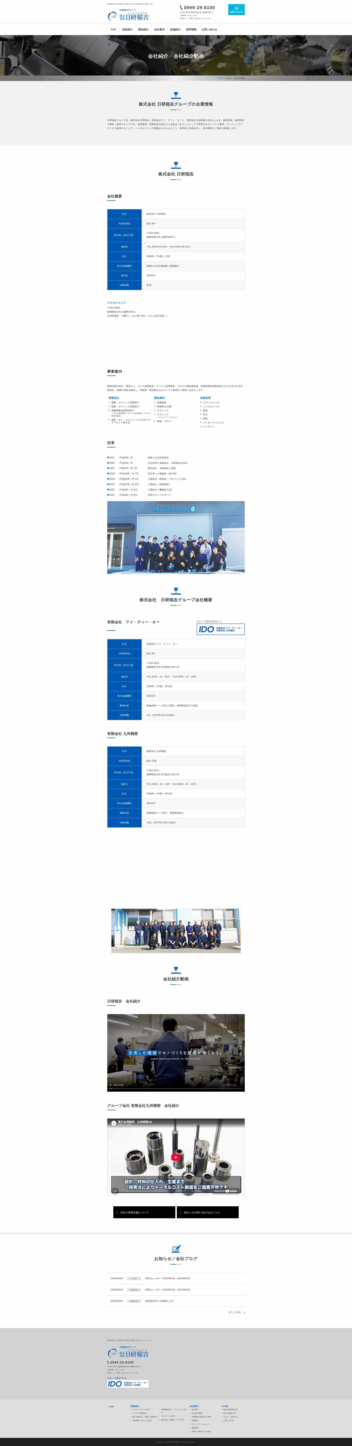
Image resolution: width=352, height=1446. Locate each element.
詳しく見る (235, 1312)
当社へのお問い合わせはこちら (202, 1212)
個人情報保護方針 (230, 1409)
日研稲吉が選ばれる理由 (201, 1417)
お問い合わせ (209, 29)
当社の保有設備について (134, 1212)
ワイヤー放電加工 (140, 1413)
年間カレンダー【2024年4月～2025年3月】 (168, 1290)
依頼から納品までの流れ (201, 1431)
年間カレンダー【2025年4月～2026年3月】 (168, 1278)
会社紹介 (195, 1409)
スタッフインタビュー (201, 1424)
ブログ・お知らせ (230, 1417)
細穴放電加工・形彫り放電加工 (145, 1417)
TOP (113, 29)
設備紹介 (175, 29)
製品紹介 (143, 29)
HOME (220, 78)
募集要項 (195, 1428)
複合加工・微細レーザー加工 (172, 1420)
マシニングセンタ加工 (141, 1409)
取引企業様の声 (229, 1413)
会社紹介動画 (197, 1413)
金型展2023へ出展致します (159, 1301)
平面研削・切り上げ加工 (142, 1420)
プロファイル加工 (168, 1416)
